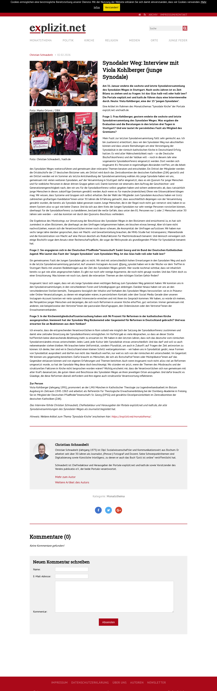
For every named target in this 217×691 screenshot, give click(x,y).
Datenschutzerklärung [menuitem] (90, 682)
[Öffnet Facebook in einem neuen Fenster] (98, 510)
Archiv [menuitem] (153, 14)
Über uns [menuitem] (119, 682)
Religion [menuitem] (111, 40)
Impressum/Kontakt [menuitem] (173, 14)
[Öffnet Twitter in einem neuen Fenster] (108, 510)
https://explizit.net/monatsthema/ (131, 416)
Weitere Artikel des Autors (72, 482)
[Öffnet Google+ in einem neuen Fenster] (119, 510)
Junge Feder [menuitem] (178, 40)
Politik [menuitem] (68, 40)
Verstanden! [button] (111, 7)
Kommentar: (40, 611)
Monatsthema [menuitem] (41, 40)
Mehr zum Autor (65, 477)
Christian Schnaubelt (41, 54)
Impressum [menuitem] (59, 682)
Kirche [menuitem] (89, 40)
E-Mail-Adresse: (42, 576)
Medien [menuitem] (134, 40)
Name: (37, 569)
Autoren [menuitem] (137, 682)
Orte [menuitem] (154, 40)
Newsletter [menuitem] (156, 682)
